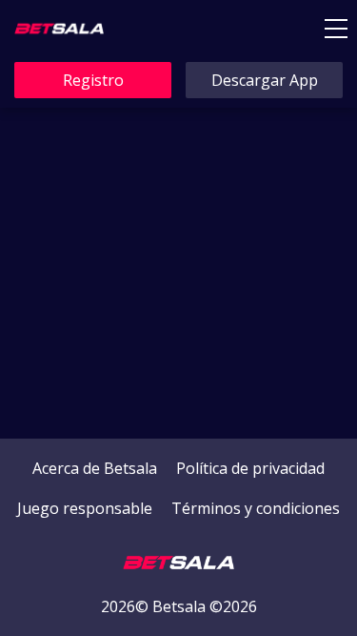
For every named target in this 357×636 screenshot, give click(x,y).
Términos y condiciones (255, 508)
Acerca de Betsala (94, 468)
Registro (93, 80)
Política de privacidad (250, 468)
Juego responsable (84, 508)
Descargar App (264, 80)
